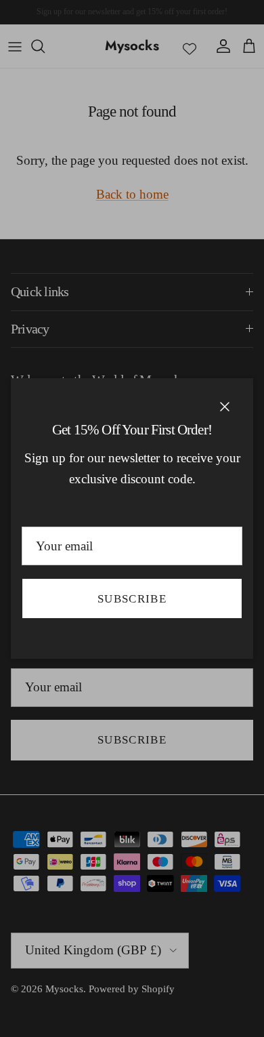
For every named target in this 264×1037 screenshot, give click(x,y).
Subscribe (132, 598)
